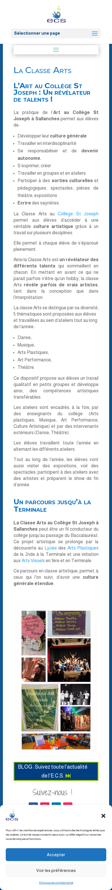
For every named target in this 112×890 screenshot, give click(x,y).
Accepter (56, 854)
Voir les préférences (56, 870)
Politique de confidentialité (56, 882)
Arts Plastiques (83, 548)
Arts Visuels (34, 560)
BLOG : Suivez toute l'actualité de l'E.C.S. (52, 771)
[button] (103, 816)
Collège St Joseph (78, 213)
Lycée (51, 548)
